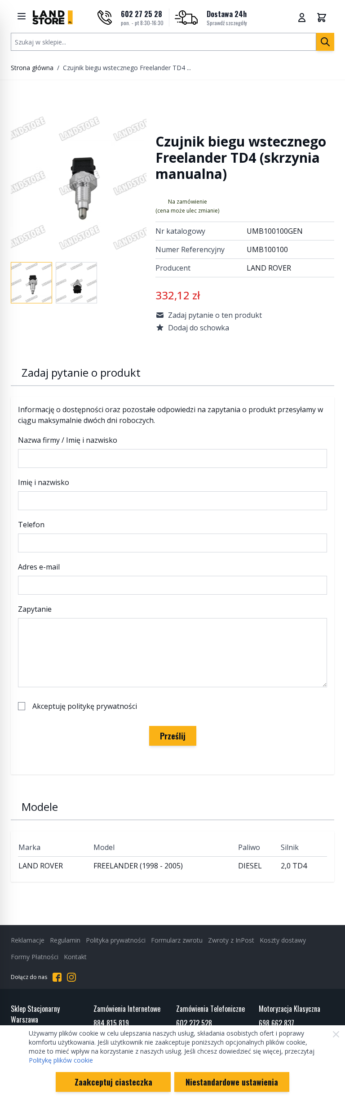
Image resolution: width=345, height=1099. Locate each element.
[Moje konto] (302, 17)
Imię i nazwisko (43, 482)
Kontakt (75, 956)
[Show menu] (21, 16)
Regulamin (65, 940)
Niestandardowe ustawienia (232, 1082)
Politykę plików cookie (61, 1060)
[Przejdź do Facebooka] (57, 977)
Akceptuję (84, 706)
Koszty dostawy (283, 940)
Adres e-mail (39, 567)
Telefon (31, 524)
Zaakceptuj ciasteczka (113, 1082)
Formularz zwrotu (177, 940)
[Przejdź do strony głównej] (52, 17)
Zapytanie (35, 609)
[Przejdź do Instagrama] (71, 977)
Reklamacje (27, 940)
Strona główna (32, 67)
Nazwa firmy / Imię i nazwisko (67, 440)
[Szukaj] (325, 42)
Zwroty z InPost (231, 940)
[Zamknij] (336, 1034)
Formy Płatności (34, 956)
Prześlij (173, 736)
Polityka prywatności (116, 940)
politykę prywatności (102, 706)
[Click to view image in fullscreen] (78, 183)
